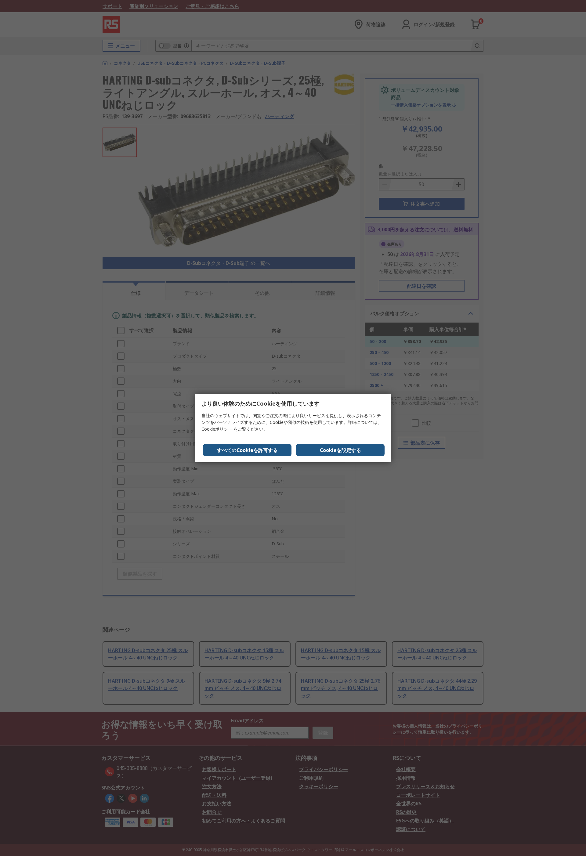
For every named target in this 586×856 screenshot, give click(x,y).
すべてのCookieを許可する (247, 450)
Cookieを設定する (340, 450)
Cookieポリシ (214, 429)
